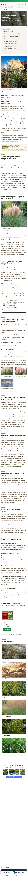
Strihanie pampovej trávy (10, 41)
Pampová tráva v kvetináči (10, 46)
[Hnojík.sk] (5, 4)
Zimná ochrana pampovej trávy (12, 34)
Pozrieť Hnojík (14, 310)
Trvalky (11, 7)
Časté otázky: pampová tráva (11, 51)
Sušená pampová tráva (10, 48)
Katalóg (2, 601)
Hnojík (11, 290)
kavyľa (5, 139)
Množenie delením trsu (10, 43)
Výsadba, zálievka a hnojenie (11, 36)
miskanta (24, 137)
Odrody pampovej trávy (10, 38)
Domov (2, 7)
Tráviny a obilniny (18, 7)
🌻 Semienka (8, 601)
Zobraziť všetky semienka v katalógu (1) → (12, 634)
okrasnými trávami (9, 135)
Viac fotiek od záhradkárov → (14, 776)
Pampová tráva (7, 622)
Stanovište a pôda (8, 31)
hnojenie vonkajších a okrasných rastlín (14, 296)
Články (7, 7)
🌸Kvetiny (14, 601)
